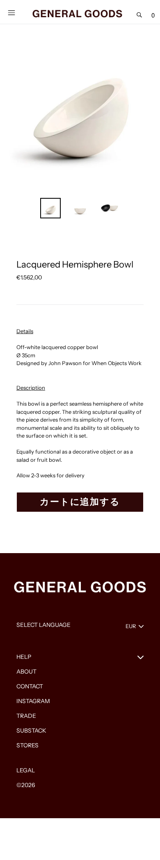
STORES (27, 745)
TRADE (26, 715)
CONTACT (29, 686)
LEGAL (25, 770)
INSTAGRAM (33, 701)
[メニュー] (11, 12)
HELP (23, 656)
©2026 (25, 785)
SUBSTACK (31, 730)
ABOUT (26, 671)
